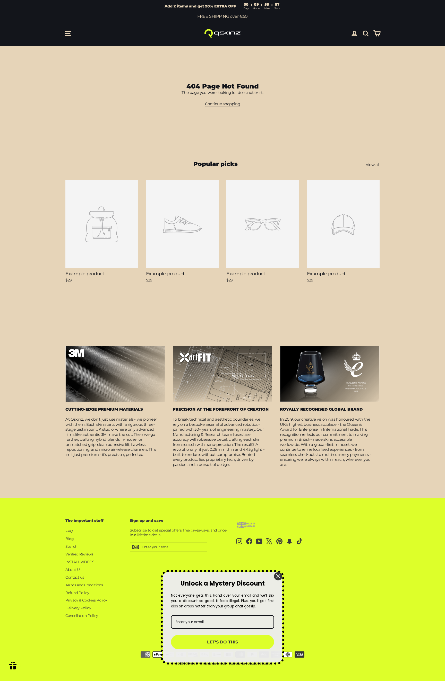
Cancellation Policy (81, 615)
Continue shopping (222, 103)
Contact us (74, 577)
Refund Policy (77, 592)
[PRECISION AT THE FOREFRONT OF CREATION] (222, 374)
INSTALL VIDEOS (80, 562)
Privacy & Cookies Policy (86, 600)
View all (373, 164)
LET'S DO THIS (222, 642)
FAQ (69, 531)
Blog (69, 538)
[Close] (278, 576)
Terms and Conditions (84, 585)
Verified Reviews (79, 554)
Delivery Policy (78, 608)
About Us (73, 569)
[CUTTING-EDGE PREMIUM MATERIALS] (115, 374)
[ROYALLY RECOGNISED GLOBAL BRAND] (330, 374)
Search (71, 546)
